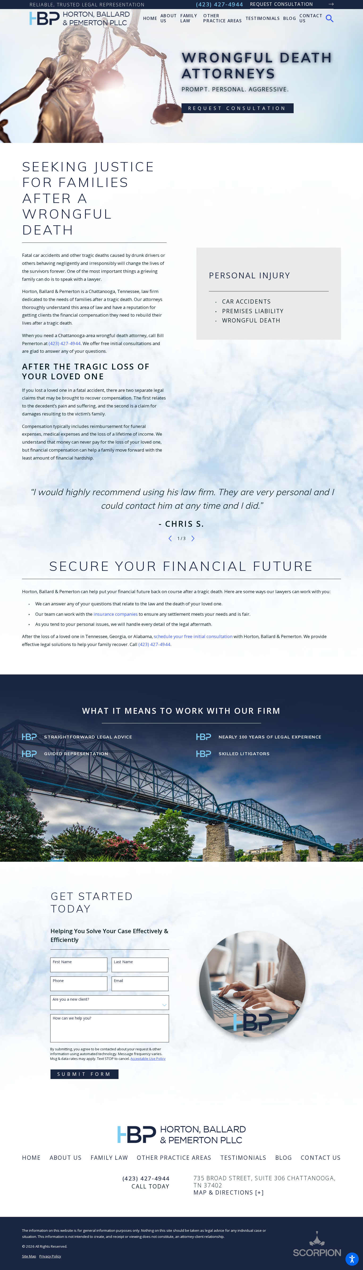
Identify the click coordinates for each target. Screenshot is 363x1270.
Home (31, 1157)
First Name (62, 962)
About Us (66, 1157)
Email (118, 981)
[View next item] (193, 538)
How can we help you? (72, 1018)
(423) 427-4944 (219, 4)
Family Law (109, 1157)
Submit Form (84, 1074)
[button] (352, 1259)
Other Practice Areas (174, 1157)
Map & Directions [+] (228, 1192)
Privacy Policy (50, 1256)
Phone (58, 981)
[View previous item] (170, 538)
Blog (283, 1157)
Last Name (123, 962)
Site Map (29, 1256)
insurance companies (116, 614)
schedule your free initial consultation (193, 636)
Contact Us (321, 1157)
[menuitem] (150, 18)
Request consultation (281, 4)
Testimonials (243, 1157)
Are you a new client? (71, 999)
